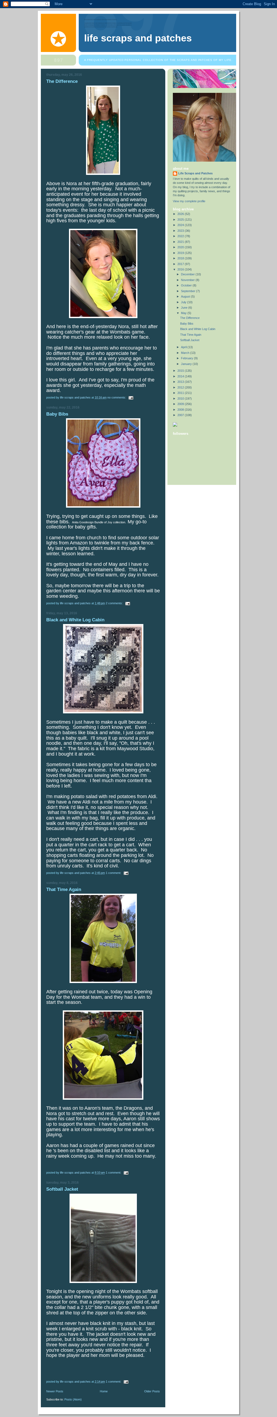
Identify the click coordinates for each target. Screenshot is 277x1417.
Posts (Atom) (73, 1399)
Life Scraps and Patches (138, 38)
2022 (181, 236)
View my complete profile (189, 201)
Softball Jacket (62, 1189)
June (184, 307)
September (188, 291)
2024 (181, 225)
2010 (181, 398)
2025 (181, 219)
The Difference (62, 81)
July (184, 302)
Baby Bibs (57, 414)
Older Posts (152, 1391)
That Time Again (63, 889)
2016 (181, 269)
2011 (181, 392)
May (184, 313)
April (184, 347)
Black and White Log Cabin (75, 619)
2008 (181, 409)
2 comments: (115, 603)
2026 (181, 214)
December (188, 274)
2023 (181, 230)
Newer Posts (54, 1391)
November (188, 280)
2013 (181, 381)
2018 (181, 258)
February (187, 358)
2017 (181, 264)
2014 (181, 376)
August (186, 296)
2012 (181, 387)
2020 (181, 247)
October (187, 285)
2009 (181, 404)
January (187, 363)
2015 (181, 370)
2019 (181, 252)
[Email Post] (130, 397)
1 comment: (114, 872)
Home (104, 1391)
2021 (181, 241)
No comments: (117, 397)
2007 (181, 415)
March (185, 352)
